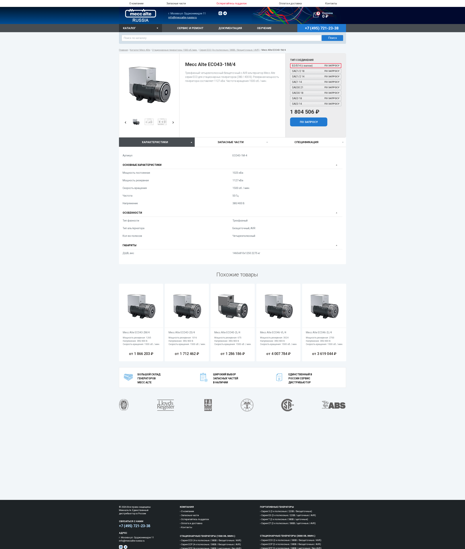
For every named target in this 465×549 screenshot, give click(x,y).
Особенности (132, 212)
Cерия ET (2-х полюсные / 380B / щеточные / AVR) (288, 523)
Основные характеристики (142, 164)
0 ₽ (325, 15)
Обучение (264, 28)
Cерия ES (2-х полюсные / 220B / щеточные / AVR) (288, 515)
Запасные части (176, 3)
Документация (230, 28)
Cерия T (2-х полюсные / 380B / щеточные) (284, 519)
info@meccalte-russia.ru (182, 17)
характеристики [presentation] (155, 142)
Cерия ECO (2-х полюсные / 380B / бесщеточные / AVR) (291, 540)
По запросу (309, 122)
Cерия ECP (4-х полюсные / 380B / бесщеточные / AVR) (211, 544)
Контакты (331, 3)
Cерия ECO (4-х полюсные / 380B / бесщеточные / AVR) (211, 540)
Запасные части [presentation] (231, 142)
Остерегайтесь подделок (195, 519)
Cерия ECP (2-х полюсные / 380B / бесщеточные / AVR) (291, 544)
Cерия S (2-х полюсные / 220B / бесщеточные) (286, 511)
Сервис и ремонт (190, 28)
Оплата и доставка (290, 3)
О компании (136, 3)
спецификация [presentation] (306, 142)
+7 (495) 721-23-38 (134, 526)
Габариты (129, 245)
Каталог (129, 28)
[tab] (157, 142)
